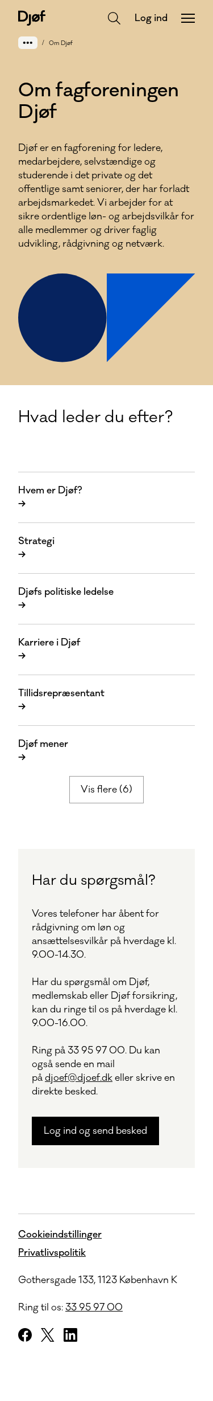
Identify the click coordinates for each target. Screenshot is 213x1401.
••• (28, 42)
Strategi (36, 548)
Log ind (151, 18)
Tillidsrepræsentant (61, 700)
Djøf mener (43, 751)
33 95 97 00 (94, 1307)
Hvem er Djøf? (50, 497)
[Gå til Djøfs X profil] (48, 1335)
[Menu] (188, 18)
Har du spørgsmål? (94, 880)
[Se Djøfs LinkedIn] (70, 1335)
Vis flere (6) (106, 789)
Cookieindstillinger (60, 1234)
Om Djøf (61, 43)
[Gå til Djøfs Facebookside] (25, 1335)
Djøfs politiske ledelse (66, 599)
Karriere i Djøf (49, 649)
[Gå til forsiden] (31, 18)
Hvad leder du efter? (95, 417)
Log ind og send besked (95, 1131)
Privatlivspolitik (52, 1253)
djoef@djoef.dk (78, 1078)
